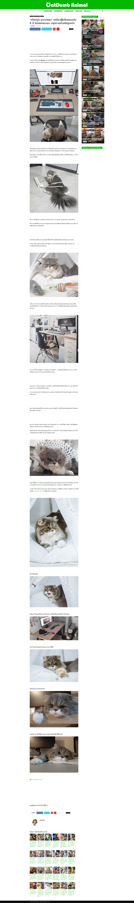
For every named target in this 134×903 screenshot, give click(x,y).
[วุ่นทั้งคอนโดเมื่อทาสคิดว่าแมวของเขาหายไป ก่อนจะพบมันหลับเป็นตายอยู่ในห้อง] (93, 73)
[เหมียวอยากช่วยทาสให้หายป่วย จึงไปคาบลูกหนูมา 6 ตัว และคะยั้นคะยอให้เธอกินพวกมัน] (93, 89)
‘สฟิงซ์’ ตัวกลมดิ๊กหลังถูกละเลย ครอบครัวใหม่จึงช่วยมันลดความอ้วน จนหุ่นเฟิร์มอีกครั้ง (63, 844)
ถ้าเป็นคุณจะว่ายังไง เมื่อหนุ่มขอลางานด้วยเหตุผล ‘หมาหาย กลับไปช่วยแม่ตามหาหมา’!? (56, 844)
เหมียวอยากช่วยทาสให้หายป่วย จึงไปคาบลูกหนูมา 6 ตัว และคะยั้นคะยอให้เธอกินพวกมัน (93, 92)
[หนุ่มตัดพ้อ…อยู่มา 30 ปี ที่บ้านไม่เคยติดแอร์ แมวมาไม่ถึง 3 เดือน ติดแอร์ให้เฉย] (93, 42)
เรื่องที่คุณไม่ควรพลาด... (89, 17)
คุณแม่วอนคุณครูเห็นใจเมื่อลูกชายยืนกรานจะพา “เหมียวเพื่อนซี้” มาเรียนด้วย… (93, 123)
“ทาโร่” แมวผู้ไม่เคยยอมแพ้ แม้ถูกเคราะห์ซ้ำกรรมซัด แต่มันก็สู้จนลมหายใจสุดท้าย (63, 892)
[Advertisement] (54, 41)
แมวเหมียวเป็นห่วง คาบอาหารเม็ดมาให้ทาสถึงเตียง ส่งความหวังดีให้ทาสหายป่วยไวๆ (40, 877)
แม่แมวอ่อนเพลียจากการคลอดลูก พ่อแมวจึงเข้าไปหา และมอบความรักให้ (33, 892)
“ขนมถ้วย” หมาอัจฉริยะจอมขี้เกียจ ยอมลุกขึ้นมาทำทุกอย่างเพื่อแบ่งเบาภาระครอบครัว (93, 30)
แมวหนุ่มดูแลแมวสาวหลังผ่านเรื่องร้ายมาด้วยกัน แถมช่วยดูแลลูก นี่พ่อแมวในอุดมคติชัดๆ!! (40, 893)
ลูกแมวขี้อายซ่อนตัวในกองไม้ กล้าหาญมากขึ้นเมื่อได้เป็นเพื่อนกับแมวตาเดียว (33, 877)
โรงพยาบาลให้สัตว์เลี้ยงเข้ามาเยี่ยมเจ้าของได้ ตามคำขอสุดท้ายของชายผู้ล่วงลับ (71, 892)
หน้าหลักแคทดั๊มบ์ (47, 11)
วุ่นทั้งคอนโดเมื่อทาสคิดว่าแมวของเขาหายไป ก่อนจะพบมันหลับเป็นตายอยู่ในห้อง (92, 77)
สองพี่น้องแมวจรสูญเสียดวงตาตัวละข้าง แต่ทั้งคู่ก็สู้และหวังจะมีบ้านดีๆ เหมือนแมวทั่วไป (71, 877)
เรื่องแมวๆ (41, 16)
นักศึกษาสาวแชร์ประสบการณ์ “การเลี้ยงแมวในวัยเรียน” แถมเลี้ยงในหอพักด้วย (40, 844)
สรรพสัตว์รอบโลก (69, 11)
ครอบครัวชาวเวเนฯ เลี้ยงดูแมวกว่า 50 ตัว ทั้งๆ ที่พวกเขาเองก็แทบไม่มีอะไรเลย (63, 877)
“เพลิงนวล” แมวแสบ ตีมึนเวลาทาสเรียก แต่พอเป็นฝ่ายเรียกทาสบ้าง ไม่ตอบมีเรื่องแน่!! (56, 861)
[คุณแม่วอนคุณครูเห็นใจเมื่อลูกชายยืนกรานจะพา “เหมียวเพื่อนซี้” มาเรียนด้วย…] (93, 120)
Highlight (31, 16)
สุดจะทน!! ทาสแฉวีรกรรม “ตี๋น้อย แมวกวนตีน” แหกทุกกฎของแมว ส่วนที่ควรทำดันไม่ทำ (33, 861)
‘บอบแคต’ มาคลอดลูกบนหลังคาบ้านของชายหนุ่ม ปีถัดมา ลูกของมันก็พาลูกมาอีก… (63, 861)
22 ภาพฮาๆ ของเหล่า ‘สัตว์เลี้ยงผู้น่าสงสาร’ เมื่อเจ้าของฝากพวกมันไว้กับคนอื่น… (71, 844)
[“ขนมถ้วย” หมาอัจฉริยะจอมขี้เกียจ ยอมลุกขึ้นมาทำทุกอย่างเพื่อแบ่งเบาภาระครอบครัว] (93, 27)
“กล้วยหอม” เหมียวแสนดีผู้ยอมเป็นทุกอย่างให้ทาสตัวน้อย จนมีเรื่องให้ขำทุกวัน (92, 61)
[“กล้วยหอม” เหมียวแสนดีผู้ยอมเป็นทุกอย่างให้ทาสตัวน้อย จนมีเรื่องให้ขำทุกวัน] (93, 58)
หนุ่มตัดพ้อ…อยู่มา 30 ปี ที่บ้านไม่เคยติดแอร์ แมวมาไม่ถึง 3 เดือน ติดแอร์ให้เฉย (92, 46)
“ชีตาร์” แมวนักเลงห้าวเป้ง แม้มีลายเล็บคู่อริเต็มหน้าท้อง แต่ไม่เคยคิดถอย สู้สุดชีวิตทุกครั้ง (48, 861)
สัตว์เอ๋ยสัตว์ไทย (58, 11)
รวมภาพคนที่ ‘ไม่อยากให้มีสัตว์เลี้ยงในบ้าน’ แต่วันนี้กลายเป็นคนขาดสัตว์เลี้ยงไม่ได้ (33, 844)
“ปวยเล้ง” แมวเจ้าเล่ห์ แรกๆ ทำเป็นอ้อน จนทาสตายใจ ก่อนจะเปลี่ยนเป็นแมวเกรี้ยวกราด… (56, 892)
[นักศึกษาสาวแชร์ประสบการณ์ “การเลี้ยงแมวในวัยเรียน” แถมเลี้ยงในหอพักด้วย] (93, 104)
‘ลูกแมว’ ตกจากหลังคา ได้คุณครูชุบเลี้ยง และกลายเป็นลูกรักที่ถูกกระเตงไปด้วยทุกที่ (56, 877)
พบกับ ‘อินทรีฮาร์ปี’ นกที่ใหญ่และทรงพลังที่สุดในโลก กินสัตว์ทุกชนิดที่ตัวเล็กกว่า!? (48, 844)
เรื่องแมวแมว (87, 11)
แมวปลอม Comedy (39, 491)
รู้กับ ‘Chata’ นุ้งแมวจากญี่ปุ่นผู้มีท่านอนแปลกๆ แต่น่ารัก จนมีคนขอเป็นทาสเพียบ (48, 877)
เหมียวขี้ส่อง (33, 25)
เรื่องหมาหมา (79, 11)
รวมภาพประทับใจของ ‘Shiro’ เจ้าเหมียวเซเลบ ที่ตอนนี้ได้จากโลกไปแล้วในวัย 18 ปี (48, 892)
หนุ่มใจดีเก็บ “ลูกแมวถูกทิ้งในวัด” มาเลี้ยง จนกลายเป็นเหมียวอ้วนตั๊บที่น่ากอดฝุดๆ (71, 861)
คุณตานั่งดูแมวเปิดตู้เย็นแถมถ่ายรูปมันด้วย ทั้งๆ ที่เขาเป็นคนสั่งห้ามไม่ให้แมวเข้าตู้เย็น (93, 139)
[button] (102, 11)
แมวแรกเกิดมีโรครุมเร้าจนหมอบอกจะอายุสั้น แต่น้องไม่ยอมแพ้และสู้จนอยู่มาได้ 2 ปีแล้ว (40, 861)
